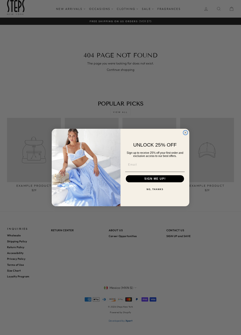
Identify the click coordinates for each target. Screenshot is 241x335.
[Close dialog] (185, 133)
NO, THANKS (155, 189)
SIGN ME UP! (155, 178)
